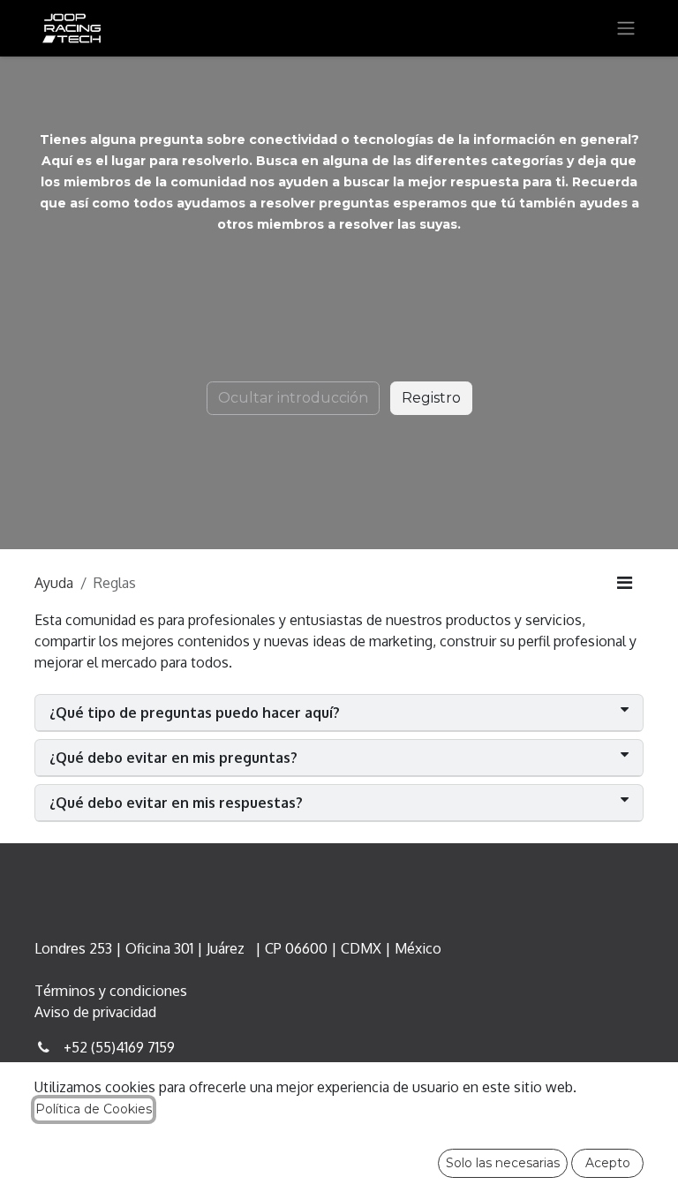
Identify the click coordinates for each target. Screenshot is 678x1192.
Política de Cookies (93, 1109)
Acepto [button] (607, 1163)
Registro (431, 397)
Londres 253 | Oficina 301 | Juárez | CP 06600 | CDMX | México (237, 948)
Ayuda (53, 583)
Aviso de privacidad (95, 1012)
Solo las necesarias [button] (503, 1163)
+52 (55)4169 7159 (119, 1047)
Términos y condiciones (110, 991)
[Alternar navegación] (626, 29)
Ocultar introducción (293, 397)
